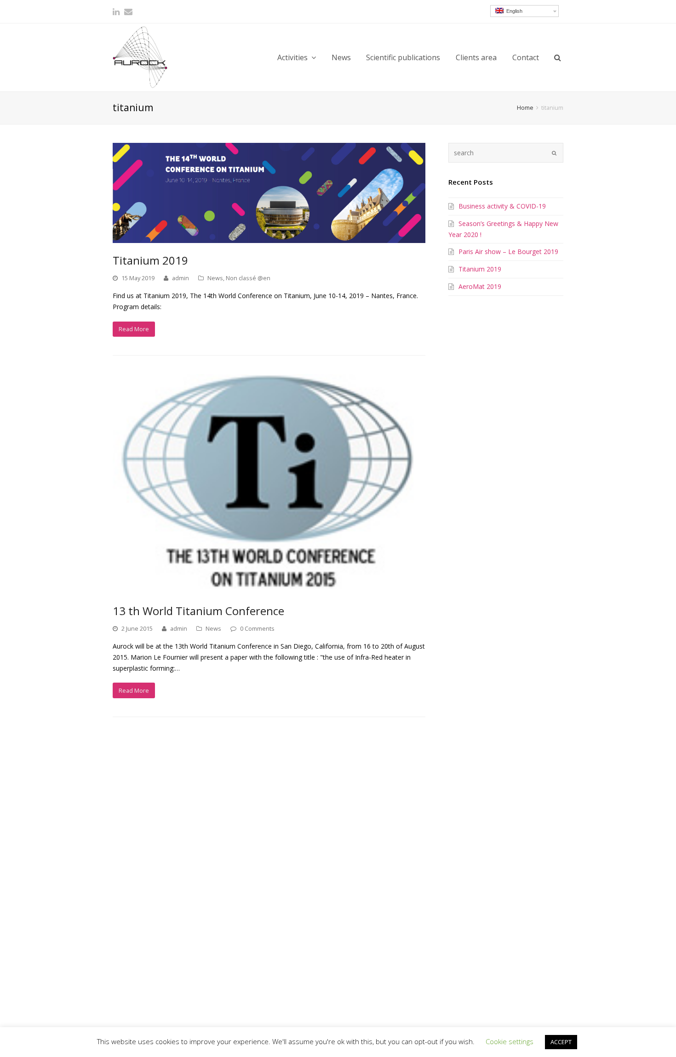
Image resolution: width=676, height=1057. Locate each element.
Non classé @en (248, 278)
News (215, 278)
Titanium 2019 (150, 260)
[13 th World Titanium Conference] (269, 484)
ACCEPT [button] (561, 1042)
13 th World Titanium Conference (198, 610)
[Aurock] (140, 57)
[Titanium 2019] (269, 193)
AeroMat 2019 (479, 286)
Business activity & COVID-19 (502, 206)
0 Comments (257, 628)
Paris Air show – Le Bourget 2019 (508, 251)
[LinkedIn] (116, 11)
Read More (134, 329)
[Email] (128, 11)
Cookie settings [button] (509, 1041)
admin (180, 278)
